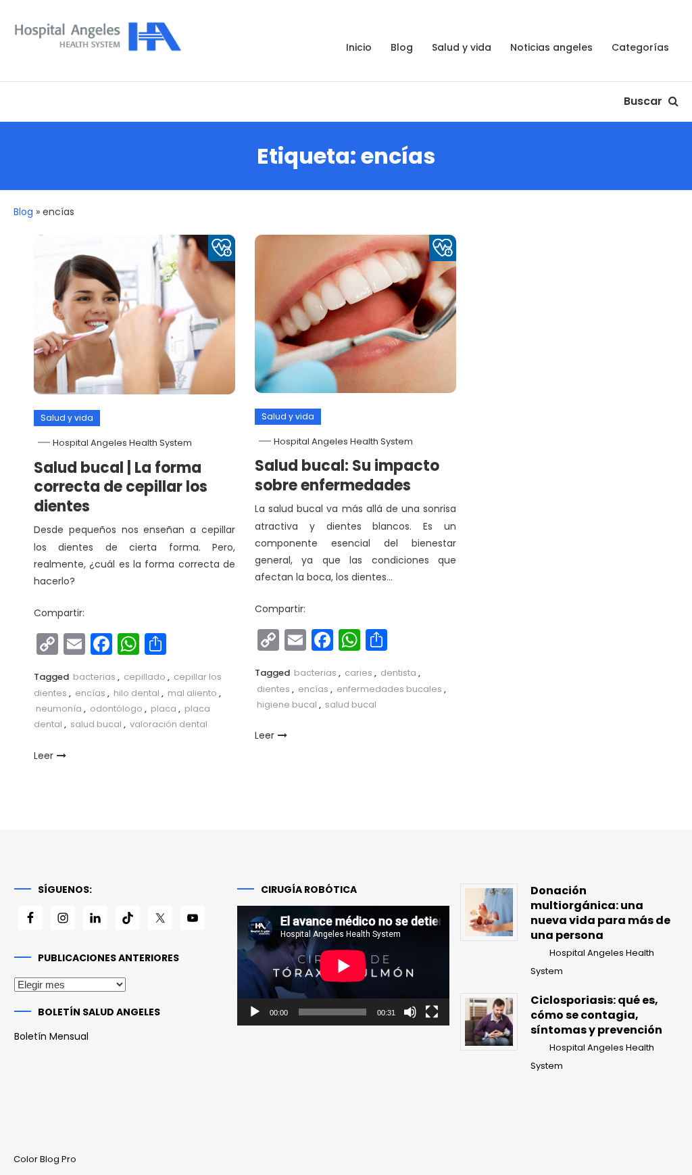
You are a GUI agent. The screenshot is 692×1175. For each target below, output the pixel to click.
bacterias (94, 676)
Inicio (359, 47)
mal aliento (192, 693)
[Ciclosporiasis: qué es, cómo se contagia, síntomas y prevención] (489, 1022)
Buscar (644, 101)
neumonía (59, 708)
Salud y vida (461, 47)
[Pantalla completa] (432, 1012)
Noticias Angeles (551, 47)
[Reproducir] (255, 1012)
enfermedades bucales (389, 689)
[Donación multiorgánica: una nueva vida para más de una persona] (489, 912)
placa (163, 708)
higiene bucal (287, 704)
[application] (343, 966)
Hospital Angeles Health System (122, 442)
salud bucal (96, 724)
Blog (402, 47)
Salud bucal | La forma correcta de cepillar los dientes (120, 487)
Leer (43, 755)
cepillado (145, 676)
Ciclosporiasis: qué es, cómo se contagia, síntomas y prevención (596, 1015)
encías (90, 693)
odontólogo (116, 708)
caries (358, 672)
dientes (273, 689)
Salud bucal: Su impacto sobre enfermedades (347, 475)
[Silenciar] (410, 1012)
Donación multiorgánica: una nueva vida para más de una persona (600, 913)
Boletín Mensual (51, 1036)
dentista (398, 672)
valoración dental (168, 724)
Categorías (640, 47)
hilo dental (136, 693)
